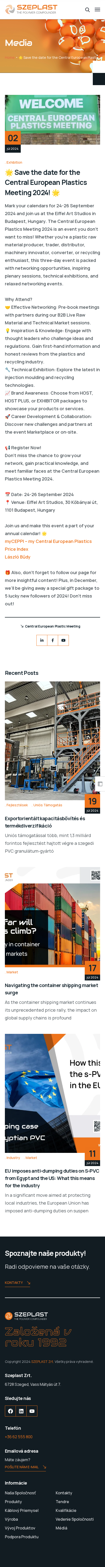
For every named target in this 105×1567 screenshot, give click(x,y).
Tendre (62, 1501)
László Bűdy (18, 557)
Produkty (13, 1501)
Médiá (61, 1528)
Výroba (11, 1519)
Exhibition (14, 162)
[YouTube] (32, 1415)
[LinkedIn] (42, 640)
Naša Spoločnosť (20, 1493)
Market (12, 972)
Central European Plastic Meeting (52, 626)
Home (10, 57)
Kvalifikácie (66, 1510)
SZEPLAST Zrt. (42, 1361)
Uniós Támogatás (47, 805)
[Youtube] (63, 640)
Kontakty (14, 1282)
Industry (13, 1157)
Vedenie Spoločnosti (75, 1519)
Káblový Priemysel (22, 1510)
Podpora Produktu (22, 1536)
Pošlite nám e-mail (22, 1467)
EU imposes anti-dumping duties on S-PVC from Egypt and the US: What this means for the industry (52, 1178)
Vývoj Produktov (20, 1528)
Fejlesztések (17, 805)
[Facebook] (52, 640)
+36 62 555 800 (18, 1436)
